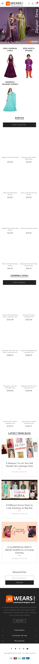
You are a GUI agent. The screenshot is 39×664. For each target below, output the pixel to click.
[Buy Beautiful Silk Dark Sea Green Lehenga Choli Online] (10, 336)
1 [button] (18, 41)
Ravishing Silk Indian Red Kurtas (29, 158)
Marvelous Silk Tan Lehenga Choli (10, 387)
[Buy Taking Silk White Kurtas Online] (28, 213)
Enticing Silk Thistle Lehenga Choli (10, 422)
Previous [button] (7, 24)
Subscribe (19, 582)
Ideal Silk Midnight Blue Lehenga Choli (29, 351)
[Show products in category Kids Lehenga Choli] (10, 66)
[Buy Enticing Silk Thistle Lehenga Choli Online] (10, 407)
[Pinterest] (19, 648)
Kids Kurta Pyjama (29, 49)
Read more (19, 621)
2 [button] (20, 41)
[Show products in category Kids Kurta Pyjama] (28, 66)
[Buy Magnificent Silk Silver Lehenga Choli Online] (28, 371)
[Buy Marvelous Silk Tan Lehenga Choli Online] (10, 371)
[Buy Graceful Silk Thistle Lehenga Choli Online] (28, 407)
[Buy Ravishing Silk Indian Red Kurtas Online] (28, 142)
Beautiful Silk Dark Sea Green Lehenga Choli (10, 351)
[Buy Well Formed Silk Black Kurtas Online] (10, 249)
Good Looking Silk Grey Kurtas (29, 193)
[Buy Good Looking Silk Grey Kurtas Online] (28, 178)
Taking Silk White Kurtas (28, 228)
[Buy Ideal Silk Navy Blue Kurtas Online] (10, 178)
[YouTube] (27, 648)
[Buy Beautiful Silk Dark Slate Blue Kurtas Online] (28, 249)
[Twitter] (15, 648)
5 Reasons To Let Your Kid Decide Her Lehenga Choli (19, 464)
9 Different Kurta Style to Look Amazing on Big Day (19, 506)
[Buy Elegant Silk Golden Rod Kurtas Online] (10, 213)
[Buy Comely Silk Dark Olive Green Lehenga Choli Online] (10, 300)
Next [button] (32, 24)
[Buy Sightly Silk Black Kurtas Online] (10, 142)
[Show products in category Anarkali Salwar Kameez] (10, 100)
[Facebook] (11, 648)
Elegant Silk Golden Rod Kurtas (10, 229)
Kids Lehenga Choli (10, 49)
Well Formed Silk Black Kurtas (10, 264)
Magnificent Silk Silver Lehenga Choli (29, 387)
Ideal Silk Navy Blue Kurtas (10, 193)
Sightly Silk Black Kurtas (10, 157)
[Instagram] (23, 648)
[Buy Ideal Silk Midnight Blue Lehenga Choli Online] (28, 336)
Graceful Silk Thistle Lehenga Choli (29, 422)
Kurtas (19, 118)
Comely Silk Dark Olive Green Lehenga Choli (10, 316)
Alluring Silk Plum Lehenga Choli (29, 316)
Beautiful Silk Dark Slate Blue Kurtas (28, 264)
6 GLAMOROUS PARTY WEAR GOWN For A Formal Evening (19, 550)
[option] (19, 25)
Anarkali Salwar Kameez (10, 83)
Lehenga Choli (19, 275)
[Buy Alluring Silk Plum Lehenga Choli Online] (28, 300)
